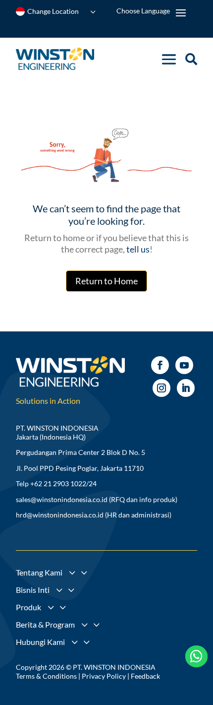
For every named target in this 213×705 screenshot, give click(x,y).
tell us (137, 249)
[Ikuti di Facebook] (160, 365)
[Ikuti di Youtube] (184, 365)
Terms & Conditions (46, 676)
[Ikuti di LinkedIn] (186, 388)
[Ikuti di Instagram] (161, 388)
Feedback (145, 676)
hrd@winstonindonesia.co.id (60, 515)
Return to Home (106, 280)
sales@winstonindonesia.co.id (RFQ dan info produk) (96, 499)
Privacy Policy (104, 676)
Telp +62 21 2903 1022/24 (56, 483)
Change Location (53, 11)
